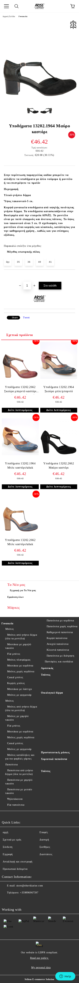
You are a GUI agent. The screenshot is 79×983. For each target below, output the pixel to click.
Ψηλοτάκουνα (15, 799)
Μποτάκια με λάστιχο (19, 689)
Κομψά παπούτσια (57, 638)
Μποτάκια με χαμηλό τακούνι (18, 646)
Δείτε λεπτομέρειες (20, 410)
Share (15, 317)
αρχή (5, 832)
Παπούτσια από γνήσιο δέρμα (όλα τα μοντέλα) (19, 772)
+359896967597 (29, 892)
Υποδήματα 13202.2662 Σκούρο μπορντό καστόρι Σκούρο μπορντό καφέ (20, 389)
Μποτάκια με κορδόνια (20, 665)
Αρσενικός (47, 668)
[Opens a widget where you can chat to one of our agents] (65, 976)
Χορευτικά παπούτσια (54, 759)
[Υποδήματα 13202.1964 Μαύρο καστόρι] (39, 96)
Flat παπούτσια (15, 804)
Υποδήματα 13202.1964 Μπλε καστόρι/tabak (20, 465)
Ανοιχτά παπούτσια (57, 644)
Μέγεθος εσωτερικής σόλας (23, 251)
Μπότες (9, 629)
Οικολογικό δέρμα (52, 692)
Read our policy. (39, 958)
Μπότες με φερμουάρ (19, 695)
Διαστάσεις (46, 854)
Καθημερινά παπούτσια (60, 632)
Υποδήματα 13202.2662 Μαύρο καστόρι (58, 465)
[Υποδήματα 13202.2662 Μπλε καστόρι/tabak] (20, 531)
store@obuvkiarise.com (29, 885)
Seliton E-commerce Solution (39, 979)
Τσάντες (46, 674)
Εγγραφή (8, 854)
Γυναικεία (23, 16)
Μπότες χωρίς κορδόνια (20, 671)
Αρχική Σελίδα (9, 16)
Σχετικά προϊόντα (19, 335)
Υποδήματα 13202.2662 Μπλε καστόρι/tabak (20, 542)
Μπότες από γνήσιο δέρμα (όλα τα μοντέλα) (21, 636)
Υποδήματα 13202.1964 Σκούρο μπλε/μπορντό (58, 389)
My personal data (41, 967)
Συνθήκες (45, 847)
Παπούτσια (11, 764)
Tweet (26, 317)
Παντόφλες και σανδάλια (59, 661)
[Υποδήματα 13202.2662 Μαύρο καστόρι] (58, 454)
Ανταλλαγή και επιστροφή (17, 861)
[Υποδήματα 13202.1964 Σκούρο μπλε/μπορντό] (58, 378)
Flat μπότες (13, 654)
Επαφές (44, 832)
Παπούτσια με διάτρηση (60, 655)
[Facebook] (7, 900)
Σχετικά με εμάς (12, 839)
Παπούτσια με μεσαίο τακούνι (18, 791)
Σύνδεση (7, 847)
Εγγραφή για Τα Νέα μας (23, 590)
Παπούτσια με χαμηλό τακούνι (18, 782)
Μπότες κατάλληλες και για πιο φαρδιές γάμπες (19, 757)
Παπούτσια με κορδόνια (60, 620)
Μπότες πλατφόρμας (18, 659)
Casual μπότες (15, 677)
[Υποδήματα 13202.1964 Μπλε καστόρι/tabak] (20, 454)
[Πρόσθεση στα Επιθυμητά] (72, 276)
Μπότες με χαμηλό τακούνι (17, 718)
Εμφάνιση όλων (15, 597)
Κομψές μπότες (16, 683)
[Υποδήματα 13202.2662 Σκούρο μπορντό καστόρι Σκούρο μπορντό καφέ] (20, 378)
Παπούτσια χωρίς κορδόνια (62, 626)
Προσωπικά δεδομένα (15, 869)
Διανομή (44, 839)
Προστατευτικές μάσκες (55, 752)
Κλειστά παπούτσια (58, 649)
